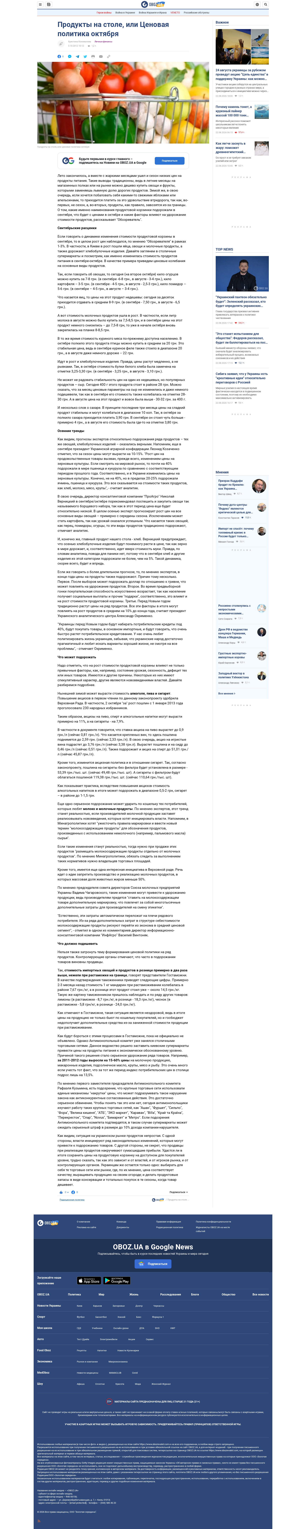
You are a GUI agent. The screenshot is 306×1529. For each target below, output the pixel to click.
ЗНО (157, 1328)
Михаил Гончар (226, 542)
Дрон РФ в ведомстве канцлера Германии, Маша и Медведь (233, 633)
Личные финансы (103, 41)
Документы (123, 1227)
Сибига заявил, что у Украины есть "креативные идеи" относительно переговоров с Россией (242, 378)
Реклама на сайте (86, 1227)
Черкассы (158, 1305)
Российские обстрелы (196, 12)
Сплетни (100, 1384)
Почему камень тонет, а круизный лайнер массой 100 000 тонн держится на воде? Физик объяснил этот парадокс (234, 111)
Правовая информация (168, 1221)
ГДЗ (79, 1328)
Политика (74, 1294)
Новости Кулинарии (128, 1350)
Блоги (195, 1294)
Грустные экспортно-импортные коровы (232, 655)
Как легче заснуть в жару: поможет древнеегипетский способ (230, 148)
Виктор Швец (224, 494)
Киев (79, 1305)
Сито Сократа (225, 619)
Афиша (80, 1384)
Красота (119, 1384)
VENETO (175, 12)
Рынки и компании (87, 1361)
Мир (101, 1294)
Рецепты (81, 1350)
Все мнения (225, 693)
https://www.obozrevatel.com (154, 1444)
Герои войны (104, 12)
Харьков (97, 1305)
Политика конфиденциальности (213, 1221)
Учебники (97, 1328)
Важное (222, 22)
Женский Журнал (161, 1384)
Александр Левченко (228, 683)
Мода (138, 1384)
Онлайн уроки (121, 1328)
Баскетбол (101, 1317)
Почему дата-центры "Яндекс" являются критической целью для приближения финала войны (234, 508)
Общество (228, 1294)
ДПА (141, 1328)
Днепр (139, 1305)
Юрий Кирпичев (226, 663)
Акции (131, 1339)
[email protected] (78, 1503)
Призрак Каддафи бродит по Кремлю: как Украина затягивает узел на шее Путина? (231, 484)
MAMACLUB (115, 1372)
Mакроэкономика (118, 1361)
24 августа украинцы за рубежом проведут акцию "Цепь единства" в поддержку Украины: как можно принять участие (242, 74)
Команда (121, 1221)
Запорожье (119, 1305)
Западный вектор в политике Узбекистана (233, 675)
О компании (83, 1221)
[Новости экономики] (158, 1200)
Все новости (261, 1294)
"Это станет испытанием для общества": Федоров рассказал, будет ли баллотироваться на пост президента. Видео (241, 338)
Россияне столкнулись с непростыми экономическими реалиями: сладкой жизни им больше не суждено (236, 609)
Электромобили (108, 1339)
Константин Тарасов (228, 518)
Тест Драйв (83, 1339)
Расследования (170, 1294)
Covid (135, 1372)
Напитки (102, 1350)
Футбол (81, 1317)
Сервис (150, 1339)
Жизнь (133, 1294)
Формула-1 (158, 1317)
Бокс (138, 1317)
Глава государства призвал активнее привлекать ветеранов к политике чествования (237, 314)
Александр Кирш (226, 643)
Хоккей (121, 1317)
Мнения (222, 472)
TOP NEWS (224, 249)
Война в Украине (125, 12)
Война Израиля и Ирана (153, 12)
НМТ (172, 1328)
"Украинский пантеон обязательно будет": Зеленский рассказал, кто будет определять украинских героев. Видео (241, 301)
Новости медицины (87, 1372)
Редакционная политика (72, 1200)
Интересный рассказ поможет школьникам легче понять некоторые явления (233, 124)
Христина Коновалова (79, 41)
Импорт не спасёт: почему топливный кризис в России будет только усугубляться (236, 532)
